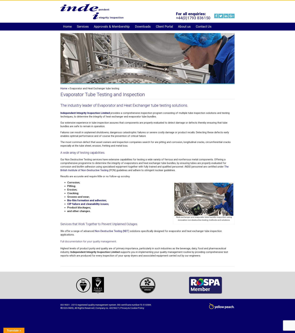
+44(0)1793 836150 (193, 18)
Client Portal (164, 26)
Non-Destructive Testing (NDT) (112, 231)
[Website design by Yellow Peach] (222, 307)
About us (184, 26)
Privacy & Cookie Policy (132, 308)
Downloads (143, 26)
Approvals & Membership (112, 26)
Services (83, 26)
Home (67, 26)
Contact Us (204, 26)
